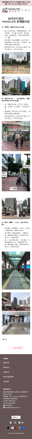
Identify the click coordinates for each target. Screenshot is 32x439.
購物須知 (6, 367)
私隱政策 (6, 372)
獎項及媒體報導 (8, 377)
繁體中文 (15, 417)
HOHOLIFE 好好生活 (18, 433)
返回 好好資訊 (17, 348)
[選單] (29, 10)
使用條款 (6, 381)
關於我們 (6, 363)
